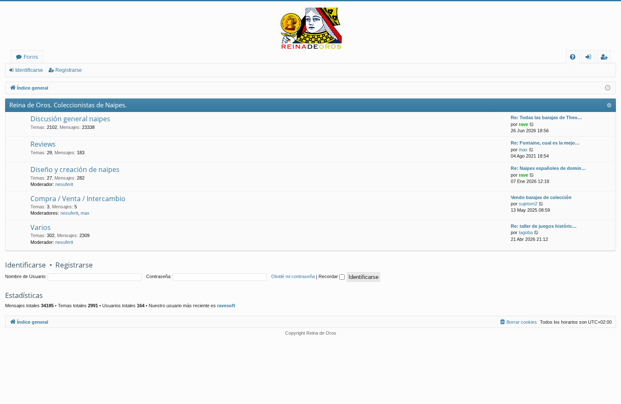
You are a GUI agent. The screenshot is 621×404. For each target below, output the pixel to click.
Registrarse (68, 70)
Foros (31, 56)
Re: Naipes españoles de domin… (548, 168)
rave (523, 124)
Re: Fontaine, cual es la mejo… (545, 142)
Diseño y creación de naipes (75, 169)
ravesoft (226, 305)
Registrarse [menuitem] (605, 58)
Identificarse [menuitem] (590, 58)
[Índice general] (310, 29)
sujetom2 (528, 203)
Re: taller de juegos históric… (544, 226)
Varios (40, 227)
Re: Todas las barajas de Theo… (546, 117)
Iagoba (526, 232)
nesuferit (64, 184)
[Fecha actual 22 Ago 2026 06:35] (607, 88)
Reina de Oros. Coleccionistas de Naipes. (68, 105)
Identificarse (29, 70)
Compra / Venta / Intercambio (77, 198)
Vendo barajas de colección (541, 197)
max (523, 149)
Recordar (329, 276)
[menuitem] (572, 56)
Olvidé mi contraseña (293, 276)
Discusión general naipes (70, 118)
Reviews (43, 144)
